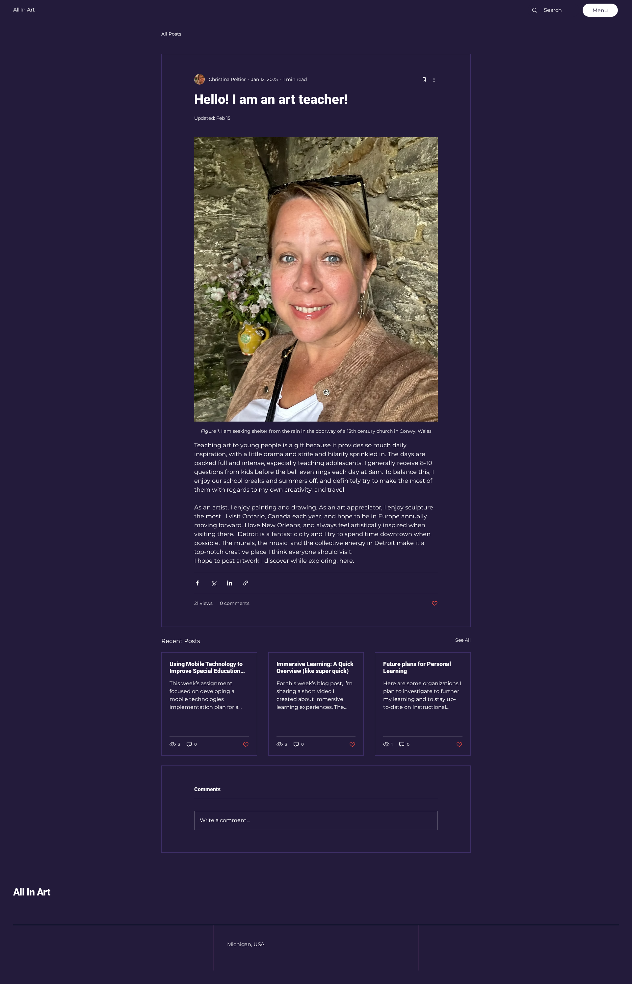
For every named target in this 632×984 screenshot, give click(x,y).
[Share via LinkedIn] (229, 583)
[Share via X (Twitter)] (213, 583)
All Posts (171, 34)
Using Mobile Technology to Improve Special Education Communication (206, 667)
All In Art (31, 892)
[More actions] (434, 79)
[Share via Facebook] (197, 583)
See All (463, 640)
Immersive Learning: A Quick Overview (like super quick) (315, 667)
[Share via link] (246, 583)
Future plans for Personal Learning (417, 667)
